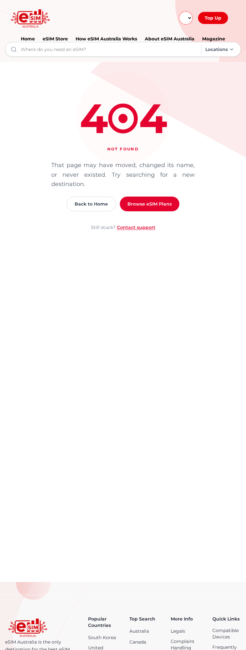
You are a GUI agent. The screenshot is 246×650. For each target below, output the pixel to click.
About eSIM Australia (169, 39)
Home (28, 39)
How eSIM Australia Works (106, 39)
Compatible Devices (225, 634)
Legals (178, 631)
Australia (139, 631)
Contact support (136, 227)
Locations (216, 49)
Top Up (213, 18)
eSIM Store (55, 39)
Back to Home (91, 204)
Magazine (213, 39)
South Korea (102, 637)
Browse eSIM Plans (149, 204)
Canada (137, 642)
